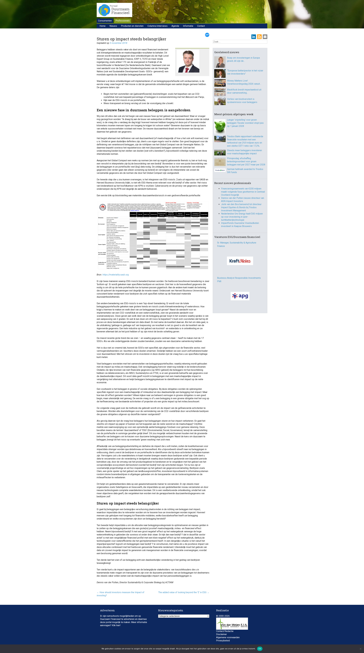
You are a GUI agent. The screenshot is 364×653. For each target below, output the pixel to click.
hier (118, 625)
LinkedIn (253, 36)
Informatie (188, 26)
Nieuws (113, 26)
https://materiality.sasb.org (116, 274)
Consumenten (105, 20)
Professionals (122, 20)
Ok (259, 648)
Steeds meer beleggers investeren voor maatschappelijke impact (244, 152)
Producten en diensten (132, 26)
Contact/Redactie (224, 631)
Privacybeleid (223, 640)
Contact (201, 26)
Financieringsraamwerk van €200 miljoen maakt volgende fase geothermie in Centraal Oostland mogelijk (243, 191)
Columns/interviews (157, 26)
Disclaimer (221, 634)
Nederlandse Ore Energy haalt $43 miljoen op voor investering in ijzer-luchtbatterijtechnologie (242, 216)
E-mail (265, 36)
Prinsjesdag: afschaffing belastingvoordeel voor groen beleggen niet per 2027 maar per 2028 (246, 161)
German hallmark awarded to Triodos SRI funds (245, 171)
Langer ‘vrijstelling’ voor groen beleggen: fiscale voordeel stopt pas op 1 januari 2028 (245, 122)
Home (103, 26)
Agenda (175, 26)
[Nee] (360, 648)
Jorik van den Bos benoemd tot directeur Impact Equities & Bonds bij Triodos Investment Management (241, 207)
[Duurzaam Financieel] (114, 10)
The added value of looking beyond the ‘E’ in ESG (183, 592)
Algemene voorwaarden (228, 637)
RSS (259, 36)
